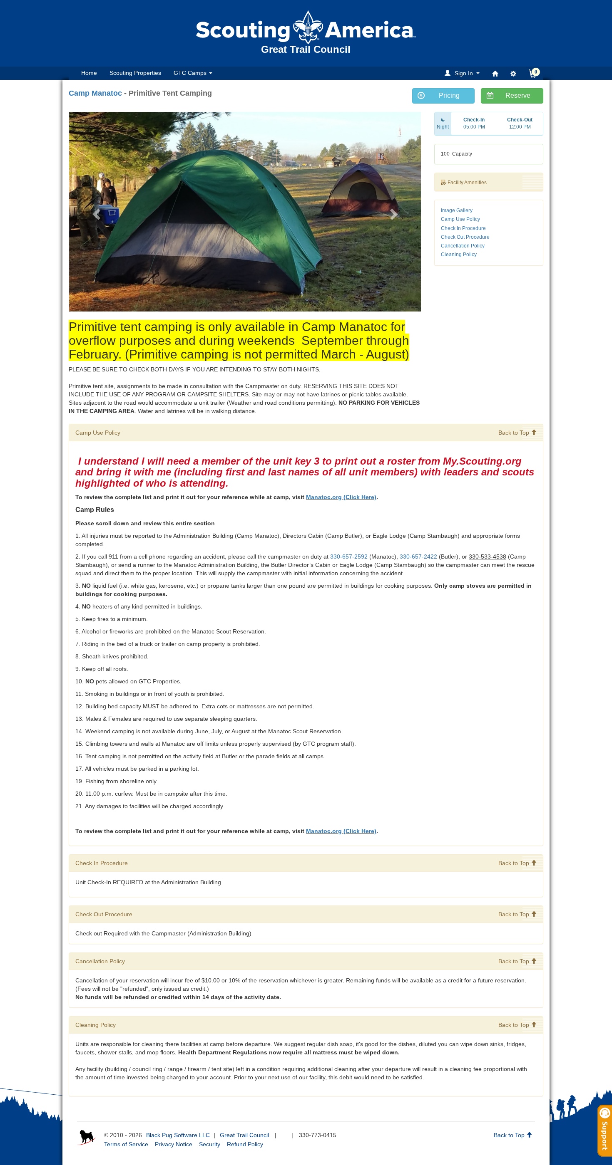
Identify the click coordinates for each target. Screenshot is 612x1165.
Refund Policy (245, 1144)
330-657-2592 (349, 556)
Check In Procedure (463, 228)
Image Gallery (457, 210)
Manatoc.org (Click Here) (341, 497)
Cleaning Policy (459, 254)
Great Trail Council (244, 1135)
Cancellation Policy (463, 246)
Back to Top (514, 432)
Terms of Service (126, 1144)
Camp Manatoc (95, 93)
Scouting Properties (135, 72)
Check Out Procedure (465, 237)
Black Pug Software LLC (178, 1135)
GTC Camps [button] (191, 72)
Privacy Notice (173, 1144)
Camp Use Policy (460, 219)
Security (209, 1144)
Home (89, 72)
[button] (463, 73)
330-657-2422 (418, 556)
